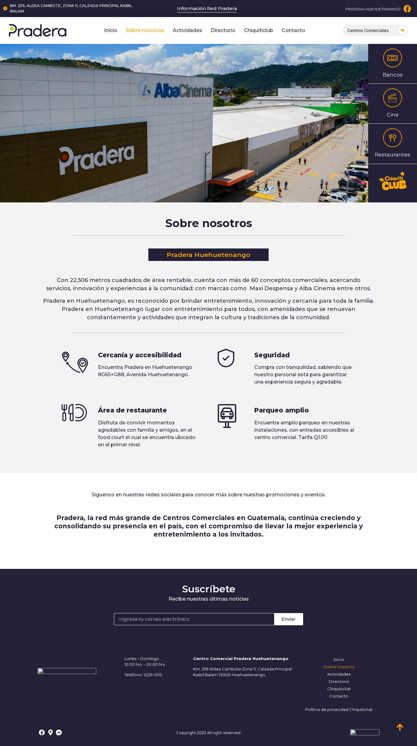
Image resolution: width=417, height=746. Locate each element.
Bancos (393, 75)
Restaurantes (392, 155)
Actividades (187, 30)
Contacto (293, 30)
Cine (393, 115)
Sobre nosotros (145, 30)
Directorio (223, 30)
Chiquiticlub (258, 30)
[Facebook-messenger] (59, 732)
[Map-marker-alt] (50, 732)
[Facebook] (407, 8)
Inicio (110, 30)
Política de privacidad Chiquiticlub (339, 709)
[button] (208, 254)
